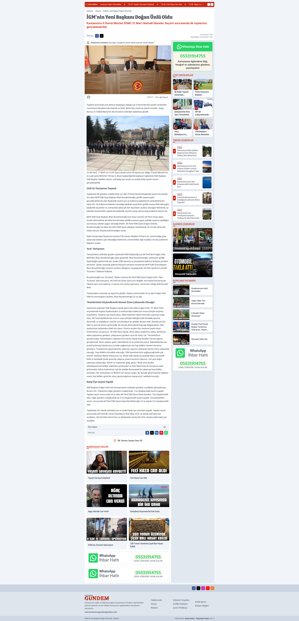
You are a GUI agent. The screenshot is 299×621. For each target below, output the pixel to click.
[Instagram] (203, 588)
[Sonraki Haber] (212, 4)
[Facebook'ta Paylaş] (97, 36)
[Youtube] (208, 588)
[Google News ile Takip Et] (161, 97)
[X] (198, 588)
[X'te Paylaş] (101, 36)
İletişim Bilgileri (202, 606)
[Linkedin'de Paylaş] (156, 433)
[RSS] (212, 588)
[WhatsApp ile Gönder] (166, 433)
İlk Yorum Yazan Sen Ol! (130, 440)
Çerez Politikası (180, 608)
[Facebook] (194, 588)
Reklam (154, 608)
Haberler (90, 11)
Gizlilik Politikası (180, 604)
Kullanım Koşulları (181, 600)
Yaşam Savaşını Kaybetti (115, 4)
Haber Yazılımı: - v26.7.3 (194, 618)
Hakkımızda (156, 600)
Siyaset (98, 11)
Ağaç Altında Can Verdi (175, 4)
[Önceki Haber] (208, 4)
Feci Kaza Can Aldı (145, 4)
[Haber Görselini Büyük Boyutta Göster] (128, 69)
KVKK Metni (200, 602)
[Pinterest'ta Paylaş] (161, 433)
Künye (154, 604)
